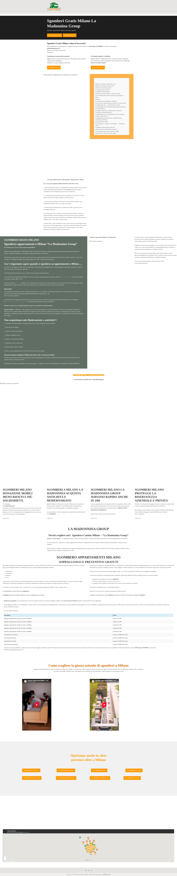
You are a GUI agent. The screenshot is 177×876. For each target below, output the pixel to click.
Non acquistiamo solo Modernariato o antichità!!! (106, 101)
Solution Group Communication (95, 874)
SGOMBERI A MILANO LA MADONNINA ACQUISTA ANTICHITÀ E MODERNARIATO (108, 111)
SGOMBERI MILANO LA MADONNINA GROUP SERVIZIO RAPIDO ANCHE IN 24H (109, 115)
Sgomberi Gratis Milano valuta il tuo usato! (104, 86)
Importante (97, 99)
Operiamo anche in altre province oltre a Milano (105, 133)
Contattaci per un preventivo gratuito (103, 87)
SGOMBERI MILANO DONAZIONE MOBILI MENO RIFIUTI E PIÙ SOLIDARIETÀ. (110, 107)
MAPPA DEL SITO (107, 874)
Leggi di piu (6, 518)
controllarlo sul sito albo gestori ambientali (16, 301)
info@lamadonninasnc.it (16, 649)
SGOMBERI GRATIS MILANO (102, 91)
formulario (17, 283)
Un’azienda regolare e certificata (102, 89)
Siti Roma (86, 874)
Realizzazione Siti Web (78, 874)
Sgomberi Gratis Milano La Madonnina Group (105, 84)
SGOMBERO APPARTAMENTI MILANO (105, 127)
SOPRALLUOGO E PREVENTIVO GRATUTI (106, 129)
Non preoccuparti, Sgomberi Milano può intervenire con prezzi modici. (110, 103)
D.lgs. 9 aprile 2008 (66, 277)
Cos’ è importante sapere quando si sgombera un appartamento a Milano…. (109, 96)
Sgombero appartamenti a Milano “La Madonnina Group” (108, 93)
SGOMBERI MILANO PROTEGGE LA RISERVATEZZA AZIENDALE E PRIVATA (108, 119)
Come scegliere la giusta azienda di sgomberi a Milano (107, 131)
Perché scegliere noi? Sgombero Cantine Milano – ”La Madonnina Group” (110, 124)
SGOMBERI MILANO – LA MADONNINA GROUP (107, 105)
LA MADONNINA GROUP (101, 121)
